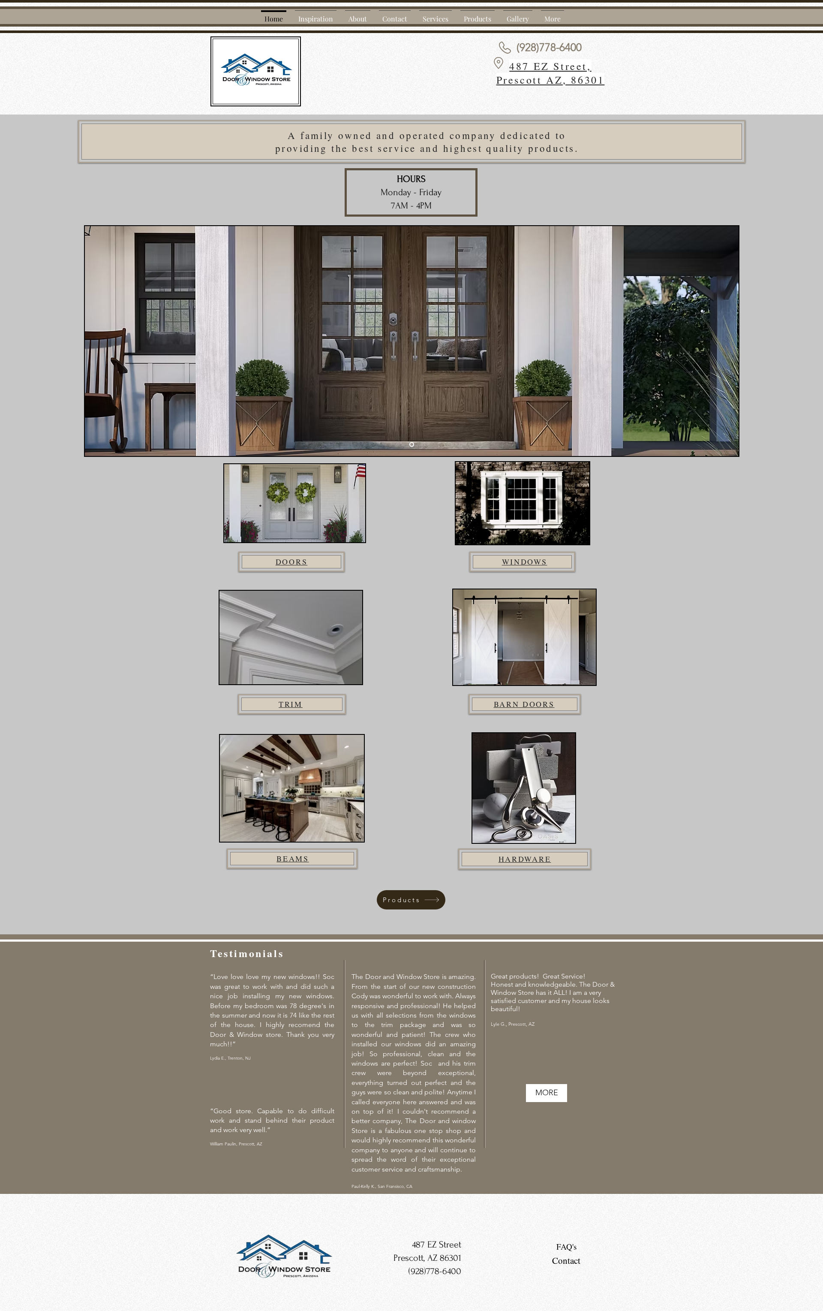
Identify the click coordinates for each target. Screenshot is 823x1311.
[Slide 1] (411, 444)
